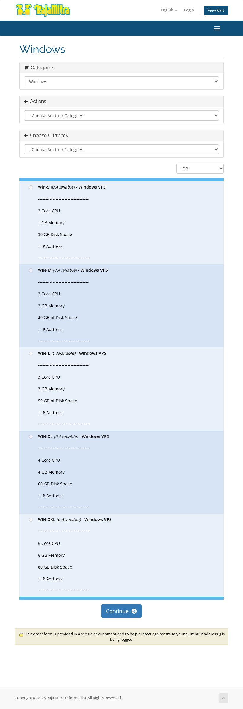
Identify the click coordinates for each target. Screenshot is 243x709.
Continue (119, 611)
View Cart (216, 10)
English (167, 9)
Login (189, 9)
